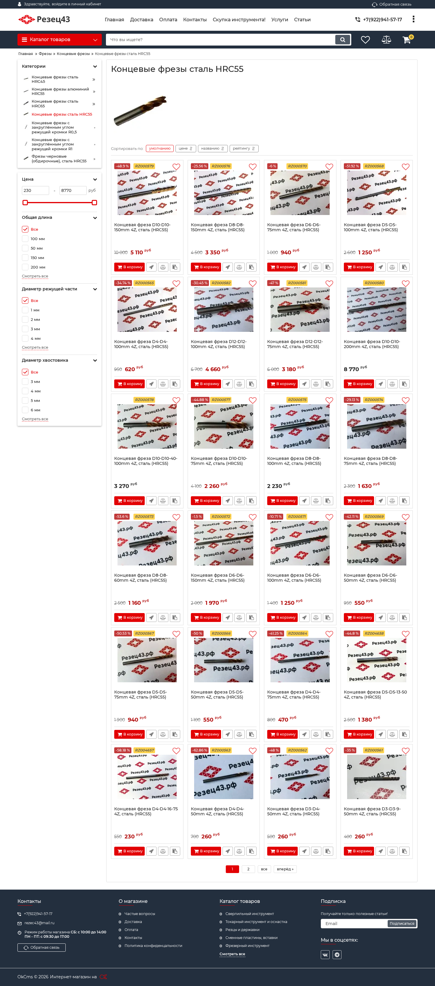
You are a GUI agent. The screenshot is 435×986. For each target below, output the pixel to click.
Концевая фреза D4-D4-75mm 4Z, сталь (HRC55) (293, 695)
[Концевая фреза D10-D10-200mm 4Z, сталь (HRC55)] (377, 309)
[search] (342, 39)
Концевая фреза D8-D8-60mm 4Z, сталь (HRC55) (140, 578)
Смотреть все (35, 276)
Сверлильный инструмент (249, 913)
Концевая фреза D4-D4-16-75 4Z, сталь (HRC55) (146, 811)
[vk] (325, 954)
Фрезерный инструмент (247, 945)
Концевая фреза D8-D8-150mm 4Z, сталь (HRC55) (218, 227)
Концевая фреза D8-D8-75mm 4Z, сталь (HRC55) (370, 461)
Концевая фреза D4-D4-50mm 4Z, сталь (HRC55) (217, 811)
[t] (337, 954)
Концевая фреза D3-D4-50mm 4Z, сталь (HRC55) (293, 811)
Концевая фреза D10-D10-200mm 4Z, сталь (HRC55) (372, 344)
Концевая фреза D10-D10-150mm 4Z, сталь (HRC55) (142, 227)
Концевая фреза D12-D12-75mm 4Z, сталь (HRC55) (295, 344)
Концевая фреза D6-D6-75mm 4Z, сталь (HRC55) (293, 227)
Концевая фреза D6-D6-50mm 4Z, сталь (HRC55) (370, 578)
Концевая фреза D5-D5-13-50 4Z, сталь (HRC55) (375, 695)
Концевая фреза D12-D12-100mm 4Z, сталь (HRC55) (218, 344)
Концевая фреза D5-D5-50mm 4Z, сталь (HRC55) (217, 695)
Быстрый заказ (151, 267)
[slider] (25, 202)
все (264, 869)
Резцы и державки (242, 929)
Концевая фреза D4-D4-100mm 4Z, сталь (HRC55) (141, 344)
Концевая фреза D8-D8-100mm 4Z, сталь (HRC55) (294, 461)
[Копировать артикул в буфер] (175, 267)
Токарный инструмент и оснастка (256, 921)
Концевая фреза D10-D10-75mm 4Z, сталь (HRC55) (219, 461)
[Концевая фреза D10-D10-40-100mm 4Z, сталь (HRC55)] (147, 426)
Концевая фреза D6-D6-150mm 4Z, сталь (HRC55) (218, 578)
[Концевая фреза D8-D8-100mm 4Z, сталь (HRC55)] (300, 426)
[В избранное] (176, 167)
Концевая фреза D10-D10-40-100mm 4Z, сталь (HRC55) (145, 461)
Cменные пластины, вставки (251, 937)
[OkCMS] (102, 977)
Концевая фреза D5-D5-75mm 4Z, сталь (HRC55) (140, 695)
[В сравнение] (163, 267)
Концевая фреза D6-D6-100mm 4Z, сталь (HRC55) (294, 578)
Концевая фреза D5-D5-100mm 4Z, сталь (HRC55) (371, 227)
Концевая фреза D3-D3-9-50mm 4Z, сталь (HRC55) (372, 811)
